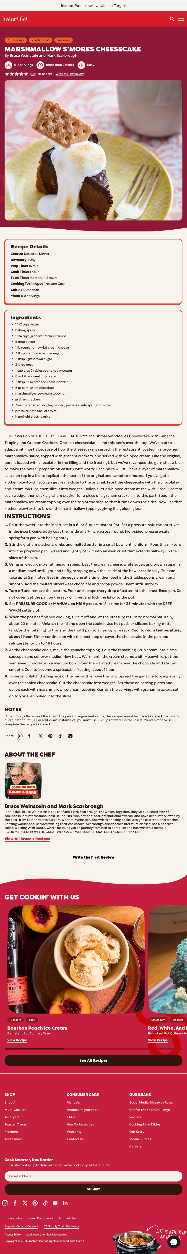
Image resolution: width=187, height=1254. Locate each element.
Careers (135, 1146)
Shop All (11, 1102)
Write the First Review (70, 74)
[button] (172, 18)
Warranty (74, 1132)
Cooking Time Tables (145, 1124)
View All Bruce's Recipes (27, 839)
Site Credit (77, 1241)
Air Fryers (12, 1117)
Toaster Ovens (15, 1124)
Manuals (73, 1102)
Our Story (136, 1132)
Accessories (14, 1139)
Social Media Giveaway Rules (151, 1102)
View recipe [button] (17, 1040)
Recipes (135, 1117)
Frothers (11, 1132)
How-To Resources (80, 1124)
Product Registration (83, 1110)
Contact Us (75, 1139)
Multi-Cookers (15, 1110)
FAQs (71, 1117)
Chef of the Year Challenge (149, 1110)
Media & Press (140, 1139)
